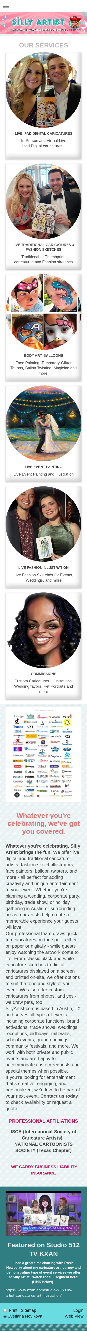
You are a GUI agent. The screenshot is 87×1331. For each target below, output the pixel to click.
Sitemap (28, 1310)
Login (78, 1310)
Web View (74, 1316)
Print (13, 1310)
